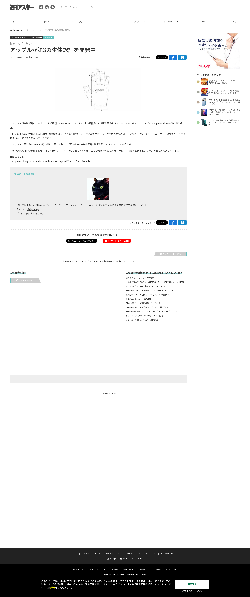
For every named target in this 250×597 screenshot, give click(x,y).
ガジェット (29, 30)
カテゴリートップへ (172, 253)
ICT (109, 21)
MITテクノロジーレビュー (133, 558)
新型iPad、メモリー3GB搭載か (139, 299)
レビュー (234, 21)
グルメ (47, 21)
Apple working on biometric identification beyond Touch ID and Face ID (51, 161)
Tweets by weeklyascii (109, 393)
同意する (192, 584)
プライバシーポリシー (98, 569)
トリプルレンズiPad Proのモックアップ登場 (144, 316)
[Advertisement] (187, 7)
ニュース (96, 553)
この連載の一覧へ (27, 280)
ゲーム (15, 21)
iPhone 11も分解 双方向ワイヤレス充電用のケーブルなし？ (151, 311)
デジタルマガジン (35, 213)
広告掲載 (141, 569)
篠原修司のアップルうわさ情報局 (26, 37)
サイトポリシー (78, 569)
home (16, 30)
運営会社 (115, 569)
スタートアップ (78, 21)
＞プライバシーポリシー (192, 590)
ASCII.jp (113, 558)
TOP (203, 21)
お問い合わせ (128, 569)
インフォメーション (171, 21)
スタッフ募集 (155, 569)
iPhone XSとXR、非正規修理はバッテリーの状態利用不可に (151, 290)
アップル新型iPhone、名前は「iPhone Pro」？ (146, 286)
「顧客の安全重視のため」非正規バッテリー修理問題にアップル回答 (155, 282)
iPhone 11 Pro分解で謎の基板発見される (143, 303)
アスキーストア (140, 21)
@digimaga (33, 209)
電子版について (171, 569)
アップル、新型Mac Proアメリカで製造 (142, 320)
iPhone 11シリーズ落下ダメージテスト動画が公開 (147, 307)
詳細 (52, 587)
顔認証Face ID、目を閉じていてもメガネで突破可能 (147, 295)
